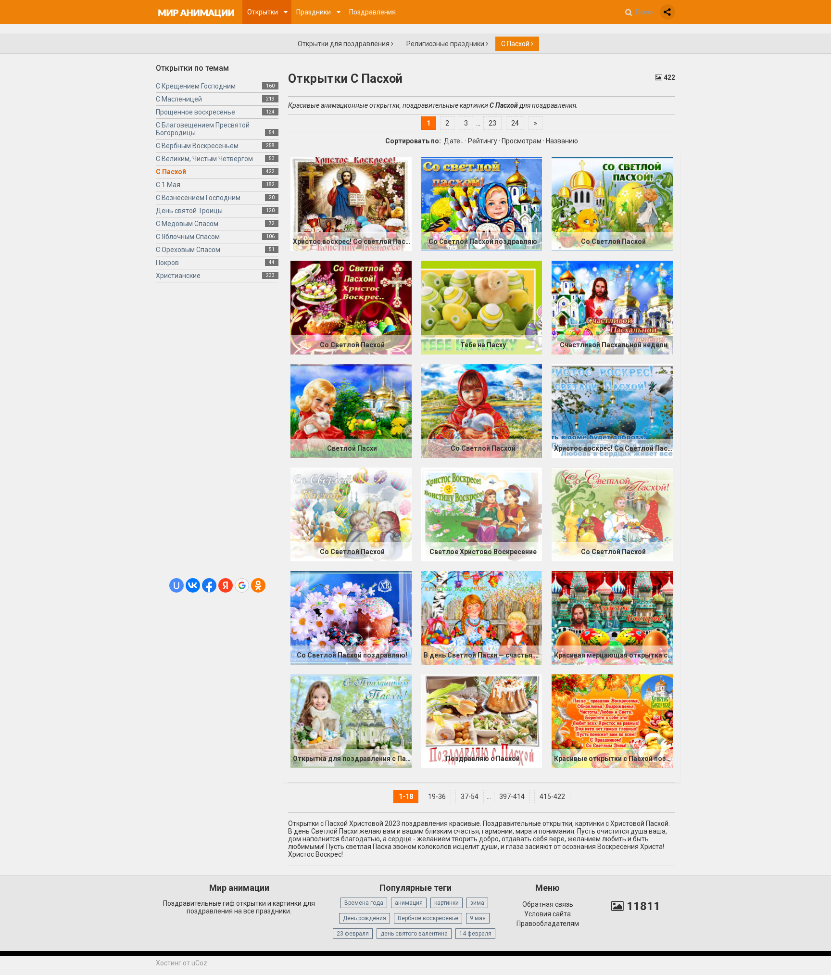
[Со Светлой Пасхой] (612, 204)
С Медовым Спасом (187, 224)
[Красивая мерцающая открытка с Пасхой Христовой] (612, 617)
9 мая (478, 918)
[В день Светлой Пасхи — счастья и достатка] (481, 617)
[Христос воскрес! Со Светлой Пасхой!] (612, 411)
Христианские (178, 275)
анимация (409, 902)
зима (477, 902)
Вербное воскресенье (428, 918)
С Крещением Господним (196, 86)
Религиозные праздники (446, 44)
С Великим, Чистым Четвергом (204, 159)
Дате (452, 141)
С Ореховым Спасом (188, 249)
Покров (167, 262)
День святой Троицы (189, 211)
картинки (446, 902)
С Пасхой (516, 44)
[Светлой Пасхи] (351, 411)
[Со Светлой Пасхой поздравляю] (481, 204)
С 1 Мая (168, 185)
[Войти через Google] (242, 585)
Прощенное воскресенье (195, 112)
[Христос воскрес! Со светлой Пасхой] (351, 204)
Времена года (363, 902)
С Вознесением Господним (198, 198)
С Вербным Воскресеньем (197, 146)
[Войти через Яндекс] (225, 585)
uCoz (199, 963)
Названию (562, 141)
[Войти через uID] (176, 585)
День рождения (364, 918)
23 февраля (353, 933)
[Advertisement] (217, 434)
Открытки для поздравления (344, 44)
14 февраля (475, 933)
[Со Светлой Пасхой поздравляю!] (351, 617)
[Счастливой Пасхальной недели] (612, 307)
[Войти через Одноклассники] (258, 585)
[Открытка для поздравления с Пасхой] (351, 721)
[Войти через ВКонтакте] (193, 585)
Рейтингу (482, 141)
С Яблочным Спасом (188, 237)
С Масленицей (179, 99)
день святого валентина (414, 933)
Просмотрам (521, 141)
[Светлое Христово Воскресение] (481, 514)
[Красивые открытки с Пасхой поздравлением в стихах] (612, 721)
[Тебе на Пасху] (481, 307)
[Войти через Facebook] (209, 585)
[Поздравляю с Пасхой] (481, 721)
